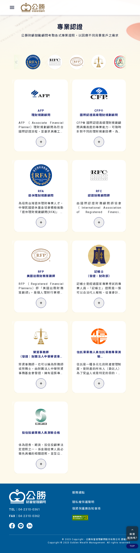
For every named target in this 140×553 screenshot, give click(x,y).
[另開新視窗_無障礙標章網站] (80, 516)
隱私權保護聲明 (83, 502)
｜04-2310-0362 (24, 516)
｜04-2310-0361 (24, 509)
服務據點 (78, 492)
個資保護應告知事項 (86, 508)
